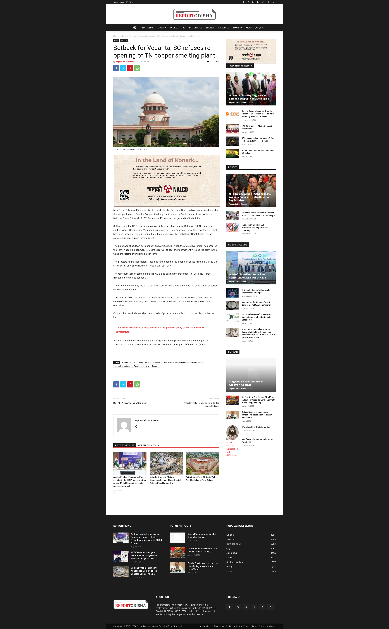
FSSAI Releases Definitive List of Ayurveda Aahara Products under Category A (257, 317)
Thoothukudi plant (141, 366)
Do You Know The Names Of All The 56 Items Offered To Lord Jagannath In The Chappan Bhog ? (258, 400)
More (236, 27)
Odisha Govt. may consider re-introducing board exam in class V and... (203, 566)
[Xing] (136, 427)
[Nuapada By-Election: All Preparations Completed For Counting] (232, 227)
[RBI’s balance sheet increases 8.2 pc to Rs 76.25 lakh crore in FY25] (232, 141)
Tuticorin (155, 366)
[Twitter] (273, 2)
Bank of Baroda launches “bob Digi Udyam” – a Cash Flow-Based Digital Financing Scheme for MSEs (258, 114)
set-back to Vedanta (122, 366)
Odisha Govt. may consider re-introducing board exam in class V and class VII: (257, 415)
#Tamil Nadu (144, 362)
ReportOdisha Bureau (125, 61)
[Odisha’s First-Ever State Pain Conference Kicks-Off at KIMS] (251, 267)
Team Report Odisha (222, 626)
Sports (210, 27)
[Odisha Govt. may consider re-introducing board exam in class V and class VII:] (232, 414)
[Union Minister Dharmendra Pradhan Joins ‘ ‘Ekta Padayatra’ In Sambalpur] (232, 215)
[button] (243, 2)
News (123, 36)
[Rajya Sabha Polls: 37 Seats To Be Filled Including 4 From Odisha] (202, 463)
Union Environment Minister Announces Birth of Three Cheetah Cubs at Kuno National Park (165, 480)
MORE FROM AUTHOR (148, 445)
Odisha (162, 27)
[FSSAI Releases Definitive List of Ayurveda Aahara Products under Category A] (232, 317)
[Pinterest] (130, 68)
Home (116, 36)
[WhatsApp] (137, 68)
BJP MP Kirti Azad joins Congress (130, 403)
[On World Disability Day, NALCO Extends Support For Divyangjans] (251, 88)
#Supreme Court (129, 362)
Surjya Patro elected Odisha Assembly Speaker (246, 383)
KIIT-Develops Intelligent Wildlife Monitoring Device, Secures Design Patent (144, 555)
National (147, 27)
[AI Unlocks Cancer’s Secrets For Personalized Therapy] (232, 293)
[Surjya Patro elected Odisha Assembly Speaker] (251, 375)
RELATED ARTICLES (124, 445)
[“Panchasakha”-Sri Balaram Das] (232, 432)
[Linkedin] (258, 2)
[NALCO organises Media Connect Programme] (232, 128)
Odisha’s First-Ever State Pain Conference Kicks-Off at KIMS (247, 276)
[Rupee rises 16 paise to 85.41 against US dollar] (232, 153)
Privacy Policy (258, 626)
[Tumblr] (268, 2)
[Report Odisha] (194, 14)
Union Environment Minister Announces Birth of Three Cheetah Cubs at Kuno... (144, 571)
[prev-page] (115, 492)
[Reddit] (263, 2)
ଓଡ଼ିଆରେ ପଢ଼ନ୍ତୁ (253, 27)
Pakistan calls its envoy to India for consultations (201, 405)
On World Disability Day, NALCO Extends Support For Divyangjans (249, 97)
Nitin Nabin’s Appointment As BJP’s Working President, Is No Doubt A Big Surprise (250, 197)
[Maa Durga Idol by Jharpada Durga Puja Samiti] (232, 447)
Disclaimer (271, 626)
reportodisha (205, 626)
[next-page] (120, 492)
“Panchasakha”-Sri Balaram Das (256, 427)
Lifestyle (223, 27)
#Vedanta (156, 362)
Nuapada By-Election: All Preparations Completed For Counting (255, 227)
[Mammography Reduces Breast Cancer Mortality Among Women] (232, 305)
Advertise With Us (241, 626)
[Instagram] (253, 2)
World (174, 27)
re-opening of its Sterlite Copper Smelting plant (182, 362)
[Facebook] (248, 2)
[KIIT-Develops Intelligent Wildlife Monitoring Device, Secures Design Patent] (121, 556)
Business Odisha (192, 27)
